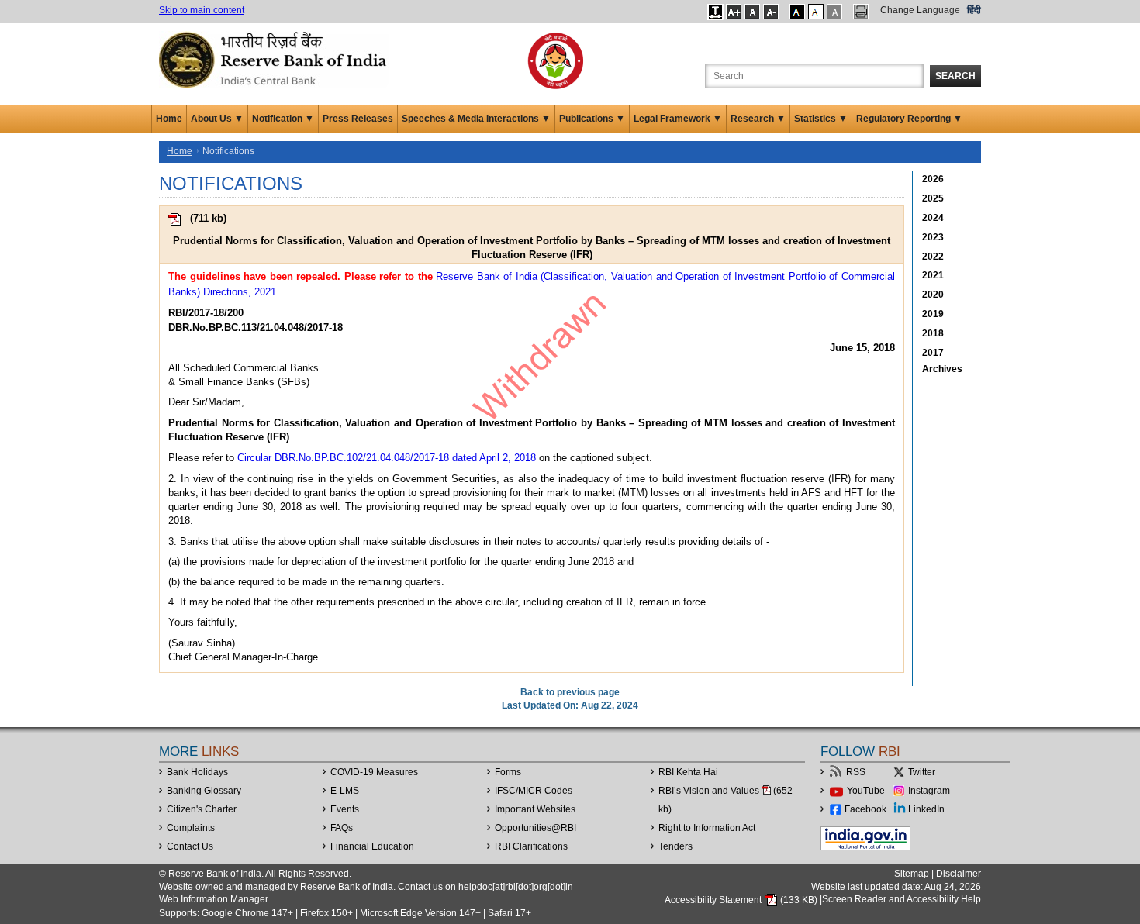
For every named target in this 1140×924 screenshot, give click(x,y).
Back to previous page (570, 692)
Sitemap (911, 873)
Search (955, 76)
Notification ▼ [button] (283, 118)
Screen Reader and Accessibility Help (901, 900)
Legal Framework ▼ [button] (678, 118)
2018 (933, 333)
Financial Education (372, 846)
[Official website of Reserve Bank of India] (275, 58)
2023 (933, 237)
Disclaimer (958, 873)
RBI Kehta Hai (688, 772)
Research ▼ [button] (758, 118)
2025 (933, 198)
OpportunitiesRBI (535, 827)
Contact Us (190, 846)
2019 (933, 314)
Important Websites (535, 809)
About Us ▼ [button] (217, 118)
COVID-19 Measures (374, 772)
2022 (933, 256)
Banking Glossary (204, 790)
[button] (715, 11)
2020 (933, 294)
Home (169, 118)
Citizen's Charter (202, 809)
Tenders (675, 846)
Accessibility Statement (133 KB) (742, 900)
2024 (933, 217)
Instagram (929, 790)
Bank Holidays (197, 772)
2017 (933, 352)
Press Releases (358, 118)
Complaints (191, 827)
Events (344, 809)
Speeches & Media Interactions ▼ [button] (476, 118)
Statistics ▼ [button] (821, 118)
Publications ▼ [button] (592, 118)
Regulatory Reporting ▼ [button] (909, 118)
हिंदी (974, 10)
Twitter (921, 772)
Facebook (865, 809)
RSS (855, 772)
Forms (508, 772)
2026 (933, 179)
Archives (942, 369)
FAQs (341, 827)
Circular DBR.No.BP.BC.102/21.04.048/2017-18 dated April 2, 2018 (386, 458)
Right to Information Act (706, 827)
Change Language (920, 10)
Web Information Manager (213, 899)
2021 (933, 275)
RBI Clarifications (531, 846)
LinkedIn (926, 809)
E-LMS (344, 790)
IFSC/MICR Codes (533, 790)
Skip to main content (201, 10)
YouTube (866, 790)
